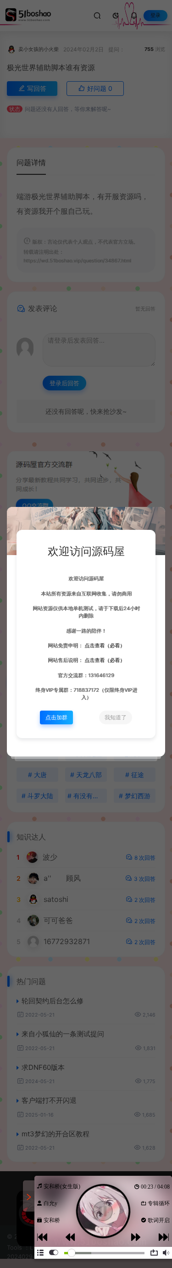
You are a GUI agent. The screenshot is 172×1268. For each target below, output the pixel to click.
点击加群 (56, 717)
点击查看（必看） (104, 646)
